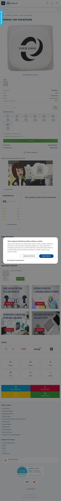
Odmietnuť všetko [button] (29, 256)
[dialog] (30, 250)
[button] (15, 260)
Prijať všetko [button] (46, 256)
